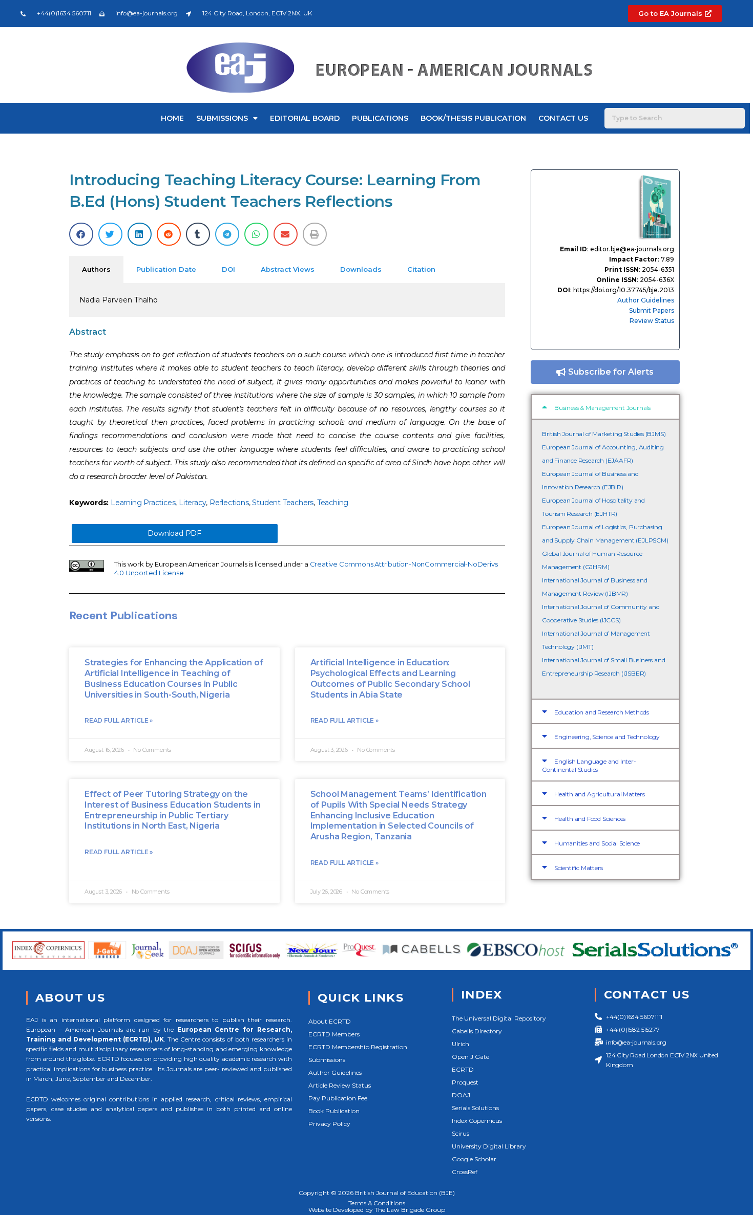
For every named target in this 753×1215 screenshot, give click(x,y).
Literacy (192, 502)
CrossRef (464, 1172)
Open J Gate (470, 1056)
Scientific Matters (578, 868)
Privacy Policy (329, 1123)
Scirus (460, 1133)
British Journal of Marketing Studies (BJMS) (603, 434)
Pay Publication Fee (337, 1098)
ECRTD (463, 1069)
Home (172, 118)
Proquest (465, 1082)
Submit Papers (651, 310)
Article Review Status (339, 1085)
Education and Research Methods (601, 712)
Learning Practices (143, 502)
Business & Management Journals (602, 407)
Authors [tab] (96, 269)
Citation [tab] (421, 269)
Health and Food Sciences (589, 818)
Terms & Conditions (376, 1203)
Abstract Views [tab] (288, 269)
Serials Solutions (475, 1108)
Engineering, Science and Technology (607, 737)
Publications (380, 118)
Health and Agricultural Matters (599, 794)
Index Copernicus (477, 1120)
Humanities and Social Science (597, 843)
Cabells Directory (477, 1031)
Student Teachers (282, 502)
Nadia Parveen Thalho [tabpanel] (118, 300)
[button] (81, 234)
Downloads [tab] (361, 269)
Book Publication (334, 1111)
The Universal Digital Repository (499, 1018)
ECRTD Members (334, 1034)
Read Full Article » (119, 720)
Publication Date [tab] (166, 269)
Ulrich (460, 1044)
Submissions (222, 118)
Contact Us (563, 118)
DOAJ (461, 1095)
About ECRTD (329, 1021)
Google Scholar (474, 1159)
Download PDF (174, 533)
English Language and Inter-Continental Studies (589, 765)
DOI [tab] (228, 269)
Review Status (652, 320)
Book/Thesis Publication (473, 118)
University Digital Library (489, 1146)
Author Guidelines (645, 300)
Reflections (229, 502)
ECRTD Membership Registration (357, 1047)
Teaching (332, 502)
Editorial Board (305, 118)
